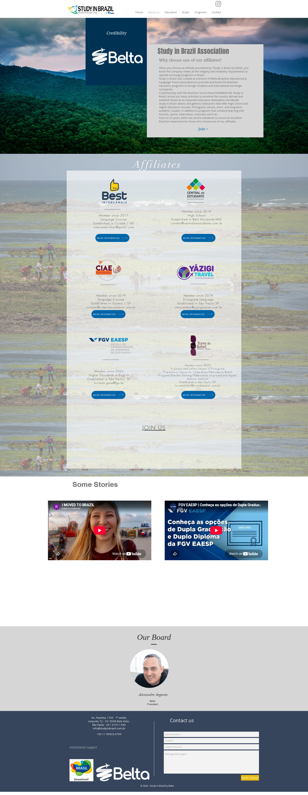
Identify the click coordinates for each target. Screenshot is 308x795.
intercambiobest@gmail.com (114, 227)
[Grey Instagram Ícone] (218, 4)
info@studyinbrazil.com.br (109, 728)
